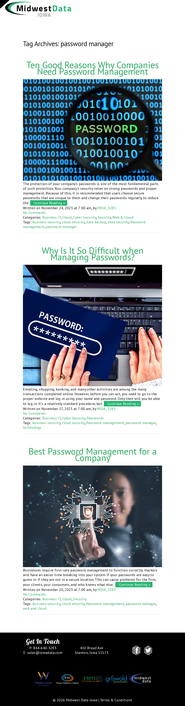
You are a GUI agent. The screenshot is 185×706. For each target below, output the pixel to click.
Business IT (51, 217)
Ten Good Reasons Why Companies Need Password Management (92, 68)
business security (46, 222)
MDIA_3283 (106, 208)
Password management (105, 422)
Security (104, 217)
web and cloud (35, 608)
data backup (96, 222)
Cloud (67, 217)
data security (118, 222)
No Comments (34, 212)
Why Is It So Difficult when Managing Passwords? (92, 254)
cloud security (73, 222)
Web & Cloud (123, 217)
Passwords (95, 418)
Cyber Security (84, 217)
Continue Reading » (48, 203)
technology (32, 427)
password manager (61, 226)
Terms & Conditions (116, 700)
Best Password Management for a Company (93, 454)
